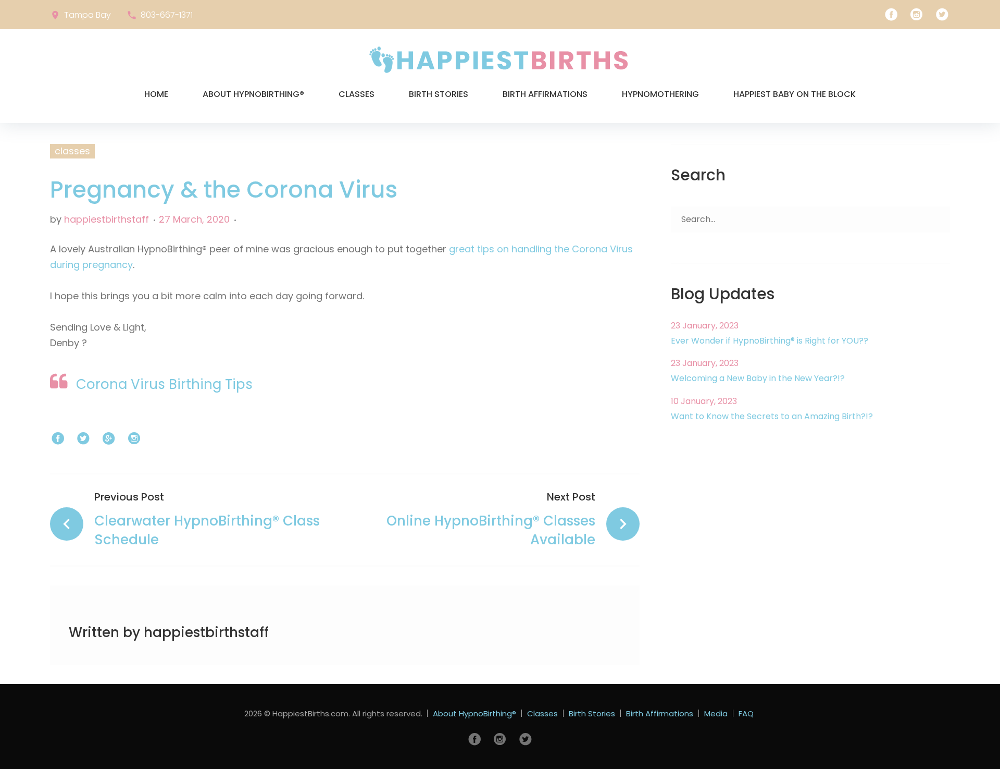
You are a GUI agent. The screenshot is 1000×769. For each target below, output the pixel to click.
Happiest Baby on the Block (794, 94)
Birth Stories (438, 94)
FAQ (746, 713)
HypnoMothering (660, 94)
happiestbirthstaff (106, 219)
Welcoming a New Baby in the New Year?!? (758, 378)
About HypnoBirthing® (253, 94)
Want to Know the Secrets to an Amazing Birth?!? (772, 416)
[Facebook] (891, 14)
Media (716, 713)
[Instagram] (916, 14)
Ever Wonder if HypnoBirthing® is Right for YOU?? (769, 341)
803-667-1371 (167, 15)
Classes (356, 94)
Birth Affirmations (545, 94)
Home (156, 94)
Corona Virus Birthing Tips (164, 384)
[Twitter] (942, 14)
